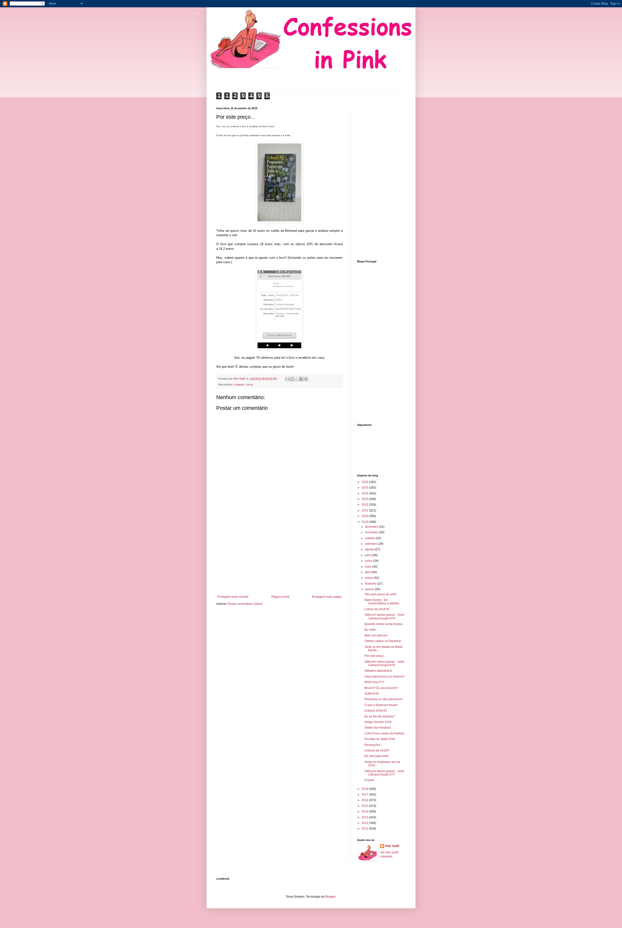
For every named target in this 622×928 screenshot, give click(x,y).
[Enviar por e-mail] (287, 378)
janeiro (370, 589)
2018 (365, 789)
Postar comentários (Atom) (245, 604)
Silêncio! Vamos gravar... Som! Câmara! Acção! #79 (384, 616)
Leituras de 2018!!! (376, 750)
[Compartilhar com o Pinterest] (305, 378)
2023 (365, 499)
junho (369, 560)
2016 (365, 800)
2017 (365, 794)
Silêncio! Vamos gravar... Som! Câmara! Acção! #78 (384, 663)
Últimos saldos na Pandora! (382, 641)
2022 (365, 504)
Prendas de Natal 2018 (379, 739)
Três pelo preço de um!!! (380, 594)
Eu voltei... (371, 629)
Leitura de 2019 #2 (376, 609)
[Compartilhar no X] (296, 378)
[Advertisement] (279, 555)
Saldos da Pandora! (377, 727)
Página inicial (280, 596)
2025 (365, 487)
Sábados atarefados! (378, 670)
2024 (365, 493)
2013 (365, 817)
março (369, 578)
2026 (365, 482)
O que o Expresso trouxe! (381, 705)
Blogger (330, 896)
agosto (370, 549)
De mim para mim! (376, 756)
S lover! (369, 780)
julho (368, 555)
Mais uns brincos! (376, 635)
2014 (365, 811)
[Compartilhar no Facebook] (301, 378)
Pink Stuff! (392, 846)
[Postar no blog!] (292, 378)
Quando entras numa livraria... (384, 624)
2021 (365, 510)
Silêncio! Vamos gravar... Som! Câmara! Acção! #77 (384, 772)
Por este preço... (375, 656)
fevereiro (371, 583)
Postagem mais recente (233, 596)
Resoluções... (373, 745)
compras (239, 384)
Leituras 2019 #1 (375, 710)
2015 (365, 806)
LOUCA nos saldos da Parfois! (384, 733)
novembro (372, 532)
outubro (370, 538)
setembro (371, 543)
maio (368, 566)
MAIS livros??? (374, 682)
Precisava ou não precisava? (383, 699)
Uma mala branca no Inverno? (384, 676)
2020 (365, 516)
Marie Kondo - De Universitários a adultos (381, 601)
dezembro (372, 526)
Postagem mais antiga (326, 596)
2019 (365, 522)
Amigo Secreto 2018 (377, 722)
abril (368, 572)
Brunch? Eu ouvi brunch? (381, 688)
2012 (365, 823)
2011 (365, 828)
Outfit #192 (371, 693)
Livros (249, 384)
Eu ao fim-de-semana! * (380, 716)
